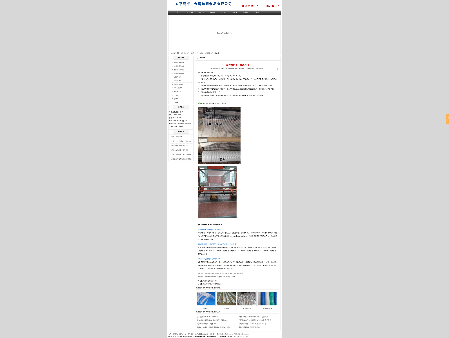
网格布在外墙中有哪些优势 (179, 150)
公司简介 (176, 334)
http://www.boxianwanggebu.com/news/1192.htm (220, 277)
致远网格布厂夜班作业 (206, 224)
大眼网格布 (177, 80)
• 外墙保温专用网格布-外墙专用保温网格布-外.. (213, 320)
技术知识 (223, 12)
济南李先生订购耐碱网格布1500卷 (209, 229)
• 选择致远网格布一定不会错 (206, 324)
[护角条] (226, 306)
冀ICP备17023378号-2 (241, 336)
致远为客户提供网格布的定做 (212, 284)
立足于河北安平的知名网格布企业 (209, 259)
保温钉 (176, 102)
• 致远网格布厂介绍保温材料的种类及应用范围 (254, 320)
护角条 (176, 95)
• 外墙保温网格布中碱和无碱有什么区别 (251, 324)
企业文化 (235, 12)
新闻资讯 (212, 12)
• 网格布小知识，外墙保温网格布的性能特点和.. (213, 327)
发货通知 (246, 12)
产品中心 (201, 12)
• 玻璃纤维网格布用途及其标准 (248, 327)
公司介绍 (190, 12)
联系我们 (257, 12)
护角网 (176, 99)
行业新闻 (200, 53)
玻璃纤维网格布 (179, 66)
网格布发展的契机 (177, 137)
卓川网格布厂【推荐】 (188, 53)
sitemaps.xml (245, 334)
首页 (178, 12)
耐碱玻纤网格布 (179, 62)
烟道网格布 (177, 77)
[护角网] (206, 306)
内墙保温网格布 (179, 70)
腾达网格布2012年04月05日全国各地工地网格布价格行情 (217, 244)
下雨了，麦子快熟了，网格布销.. (181, 141)
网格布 (216, 273)
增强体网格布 (178, 84)
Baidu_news (229, 334)
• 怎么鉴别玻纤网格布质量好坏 (207, 317)
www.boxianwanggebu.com (182, 124)
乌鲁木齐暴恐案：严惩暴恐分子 (181, 154)
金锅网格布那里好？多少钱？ (180, 145)
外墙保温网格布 (179, 73)
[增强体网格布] (267, 306)
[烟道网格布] (247, 306)
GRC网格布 (178, 88)
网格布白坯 (177, 91)
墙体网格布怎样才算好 (210, 281)
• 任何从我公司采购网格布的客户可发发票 (252, 317)
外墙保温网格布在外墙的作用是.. (181, 159)
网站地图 (237, 334)
